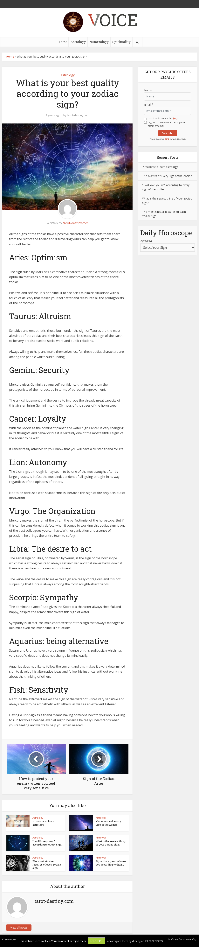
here (167, 138)
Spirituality (121, 42)
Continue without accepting (181, 939)
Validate (167, 133)
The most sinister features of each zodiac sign (46, 864)
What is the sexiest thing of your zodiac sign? (111, 842)
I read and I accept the (162, 118)
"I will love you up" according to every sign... (47, 842)
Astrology (78, 42)
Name (148, 90)
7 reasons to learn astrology (43, 823)
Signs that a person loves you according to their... (111, 862)
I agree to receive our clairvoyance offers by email (167, 124)
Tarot (63, 42)
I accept (96, 941)
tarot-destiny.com (78, 115)
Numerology (99, 42)
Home (10, 56)
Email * (148, 104)
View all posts (18, 927)
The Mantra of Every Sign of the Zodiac (108, 823)
